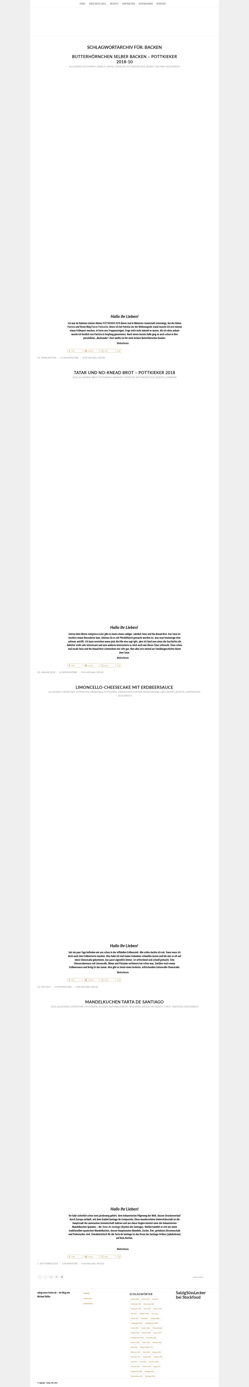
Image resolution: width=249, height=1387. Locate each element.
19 (51, 1277)
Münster (120, 67)
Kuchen (137, 692)
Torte (167, 1007)
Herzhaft (118, 377)
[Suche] (169, 3)
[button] (75, 351)
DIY (134, 1313)
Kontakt (86, 1293)
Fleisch (134, 1318)
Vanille (146, 1366)
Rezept (150, 67)
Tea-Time (160, 67)
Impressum (88, 1298)
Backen (135, 1299)
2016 (53, 1007)
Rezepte (160, 377)
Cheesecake (68, 692)
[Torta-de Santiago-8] (124, 1106)
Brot (94, 377)
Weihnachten (137, 1376)
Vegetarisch (173, 67)
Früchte (145, 1328)
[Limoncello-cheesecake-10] (124, 820)
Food (144, 1318)
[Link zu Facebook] (208, 12)
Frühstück (157, 1328)
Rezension (135, 1357)
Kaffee (110, 67)
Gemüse (146, 1333)
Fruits (134, 1328)
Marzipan (157, 1342)
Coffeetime (82, 692)
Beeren (145, 1299)
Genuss (157, 1333)
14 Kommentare (69, 358)
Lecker (146, 1342)
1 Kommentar (70, 1264)
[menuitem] (82, 3)
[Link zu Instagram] (212, 12)
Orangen (156, 1352)
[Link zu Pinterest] (217, 12)
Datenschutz (88, 1303)
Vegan (156, 1366)
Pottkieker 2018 (135, 67)
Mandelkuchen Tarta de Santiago (124, 1002)
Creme (147, 1309)
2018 (75, 377)
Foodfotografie (151, 1323)
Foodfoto (155, 1318)
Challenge (136, 1304)
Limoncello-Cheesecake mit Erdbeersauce (124, 688)
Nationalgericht (118, 1007)
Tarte (143, 1362)
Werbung (150, 1376)
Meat (134, 1347)
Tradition (177, 1007)
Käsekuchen (125, 692)
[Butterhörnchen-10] (124, 190)
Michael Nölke (96, 358)
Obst (163, 692)
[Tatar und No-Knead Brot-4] (124, 501)
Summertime (193, 692)
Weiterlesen (123, 343)
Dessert (157, 1309)
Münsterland (151, 692)
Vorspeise (171, 377)
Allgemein (75, 67)
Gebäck (101, 67)
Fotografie (89, 67)
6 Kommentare (63, 987)
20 (56, 1277)
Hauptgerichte (137, 1338)
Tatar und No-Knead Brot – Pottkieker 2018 (124, 373)
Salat (134, 1362)
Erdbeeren (96, 692)
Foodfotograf (137, 1323)
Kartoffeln (151, 1338)
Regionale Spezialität (141, 1007)
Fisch (155, 1313)
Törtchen (135, 1366)
